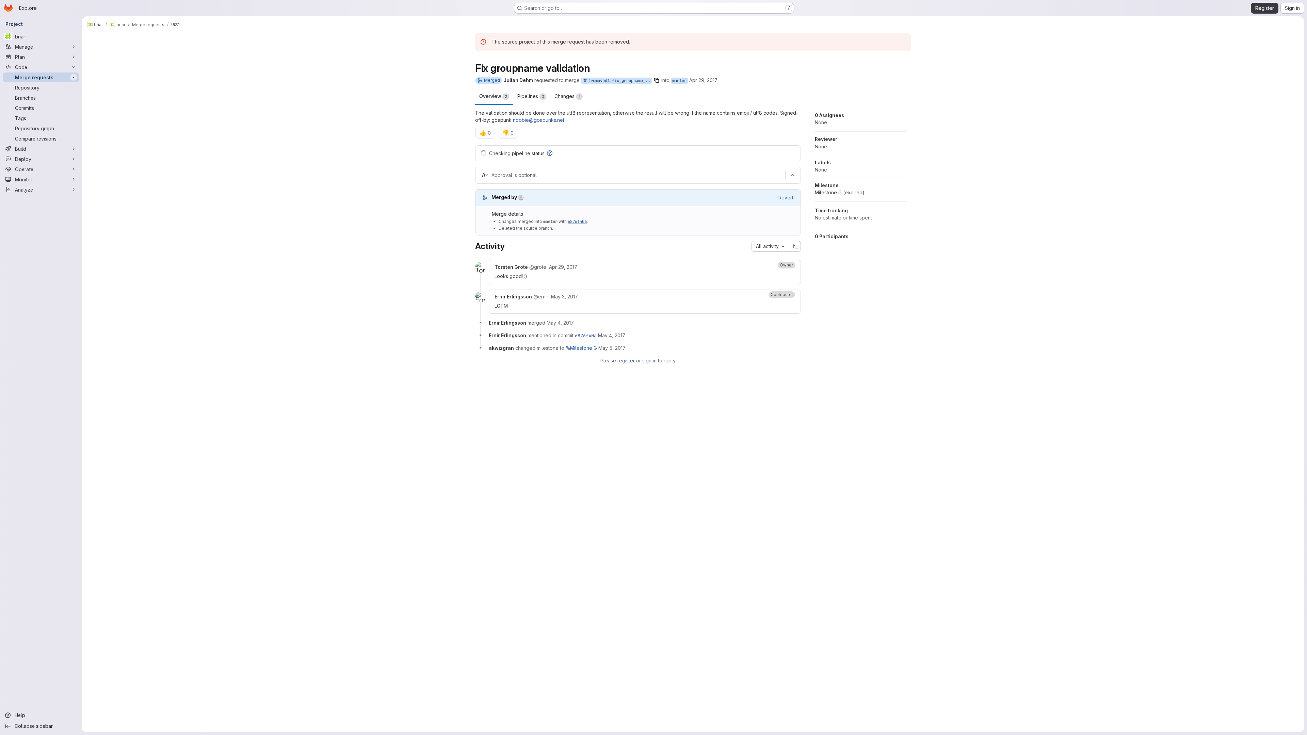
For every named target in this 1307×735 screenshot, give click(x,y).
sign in (649, 360)
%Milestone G (581, 348)
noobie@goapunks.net (538, 120)
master (679, 80)
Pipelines (530, 96)
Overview (493, 96)
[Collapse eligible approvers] (792, 175)
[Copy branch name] (656, 80)
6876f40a (577, 221)
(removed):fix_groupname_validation (619, 80)
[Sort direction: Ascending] (795, 246)
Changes (567, 96)
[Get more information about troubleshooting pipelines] (549, 153)
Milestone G (840, 192)
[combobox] (771, 246)
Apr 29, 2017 (703, 80)
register (626, 360)
